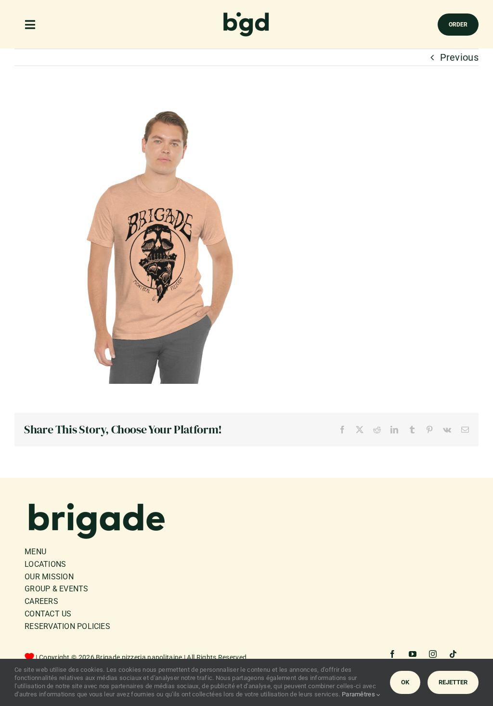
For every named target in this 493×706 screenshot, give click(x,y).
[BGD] (246, 14)
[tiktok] (453, 654)
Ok (405, 682)
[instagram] (433, 654)
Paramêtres (359, 694)
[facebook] (393, 654)
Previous (459, 57)
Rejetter (453, 682)
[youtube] (413, 654)
